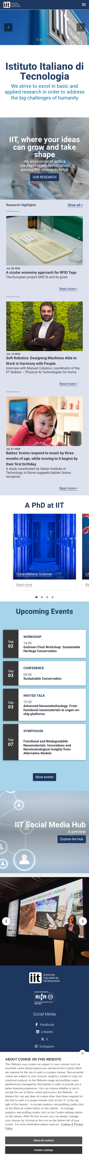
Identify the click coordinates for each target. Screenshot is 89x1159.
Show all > (75, 205)
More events (44, 777)
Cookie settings (43, 1150)
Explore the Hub (71, 839)
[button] (44, 921)
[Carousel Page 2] (42, 597)
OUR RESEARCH (44, 177)
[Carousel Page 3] (47, 597)
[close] (82, 1053)
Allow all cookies (44, 1140)
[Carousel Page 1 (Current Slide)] (36, 597)
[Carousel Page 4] (53, 597)
